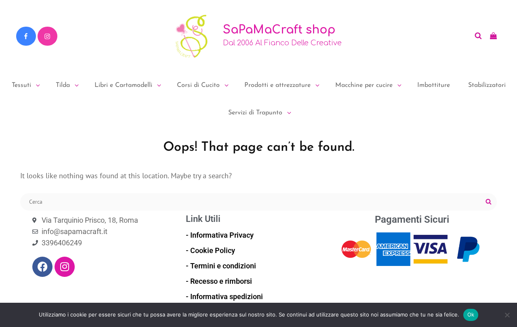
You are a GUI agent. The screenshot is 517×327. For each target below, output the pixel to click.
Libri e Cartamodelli (123, 85)
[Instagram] (47, 36)
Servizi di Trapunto (255, 113)
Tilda (63, 85)
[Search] (488, 202)
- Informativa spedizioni (224, 296)
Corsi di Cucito (198, 85)
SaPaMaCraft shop (279, 29)
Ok (471, 314)
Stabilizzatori (487, 85)
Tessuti (21, 85)
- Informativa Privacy (220, 235)
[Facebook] (26, 36)
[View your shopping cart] (493, 36)
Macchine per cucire (364, 85)
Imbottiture (433, 85)
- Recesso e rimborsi (219, 281)
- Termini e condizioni (221, 266)
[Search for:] (258, 201)
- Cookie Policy (210, 250)
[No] (507, 315)
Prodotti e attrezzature (277, 85)
